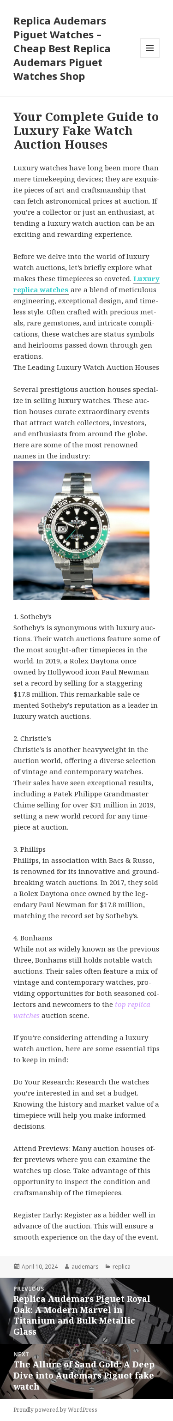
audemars (85, 1266)
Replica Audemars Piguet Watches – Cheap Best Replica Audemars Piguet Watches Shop (62, 48)
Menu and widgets (150, 57)
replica (122, 1266)
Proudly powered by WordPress (55, 1410)
